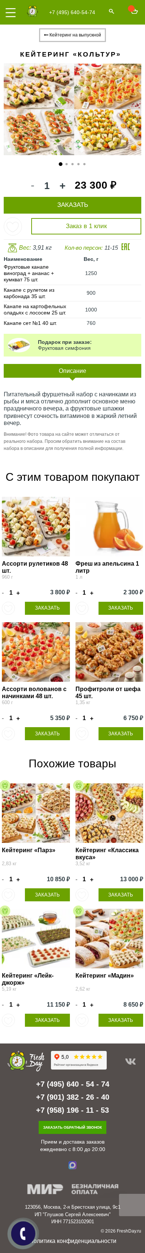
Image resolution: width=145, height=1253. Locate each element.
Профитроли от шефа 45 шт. (108, 692)
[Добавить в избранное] (13, 226)
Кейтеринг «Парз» (28, 850)
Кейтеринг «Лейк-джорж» (28, 979)
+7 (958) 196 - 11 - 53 (72, 1110)
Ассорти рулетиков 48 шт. (35, 567)
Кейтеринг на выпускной (74, 35)
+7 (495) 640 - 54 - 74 (72, 1084)
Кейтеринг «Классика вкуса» (107, 853)
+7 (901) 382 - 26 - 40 (72, 1097)
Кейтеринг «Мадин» (104, 975)
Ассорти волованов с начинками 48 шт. (34, 692)
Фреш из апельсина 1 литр (107, 567)
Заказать (47, 608)
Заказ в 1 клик (86, 226)
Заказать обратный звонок (72, 1127)
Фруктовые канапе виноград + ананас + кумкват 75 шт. (29, 273)
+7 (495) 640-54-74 (72, 12)
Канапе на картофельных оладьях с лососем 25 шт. (35, 309)
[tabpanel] (72, 109)
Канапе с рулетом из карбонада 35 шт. (29, 293)
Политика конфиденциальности (72, 1241)
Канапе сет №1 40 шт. (30, 323)
